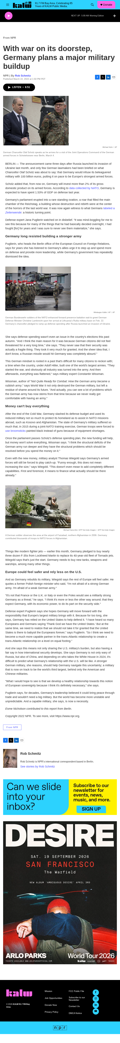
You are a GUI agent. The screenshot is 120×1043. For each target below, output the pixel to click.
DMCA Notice (75, 1013)
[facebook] (96, 992)
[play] (8, 16)
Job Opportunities (53, 998)
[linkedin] (96, 1005)
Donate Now (51, 1005)
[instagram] (96, 999)
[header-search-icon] (92, 4)
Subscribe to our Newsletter (77, 998)
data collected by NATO (84, 188)
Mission (48, 991)
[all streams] (115, 15)
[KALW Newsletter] (60, 797)
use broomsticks (15, 430)
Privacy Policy (51, 1012)
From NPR (9, 37)
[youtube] (96, 1011)
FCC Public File (76, 991)
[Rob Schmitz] (10, 758)
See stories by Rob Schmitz (37, 766)
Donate (107, 4)
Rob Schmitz (23, 75)
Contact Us (74, 1006)
